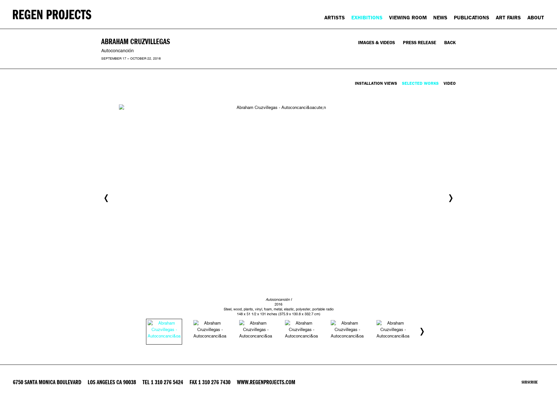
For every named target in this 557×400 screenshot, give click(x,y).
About (535, 18)
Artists (334, 18)
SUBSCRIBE (530, 382)
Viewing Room (408, 18)
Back (450, 42)
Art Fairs (508, 18)
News (440, 18)
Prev (106, 198)
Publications (471, 18)
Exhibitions (367, 18)
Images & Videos (376, 42)
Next (451, 198)
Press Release (419, 42)
